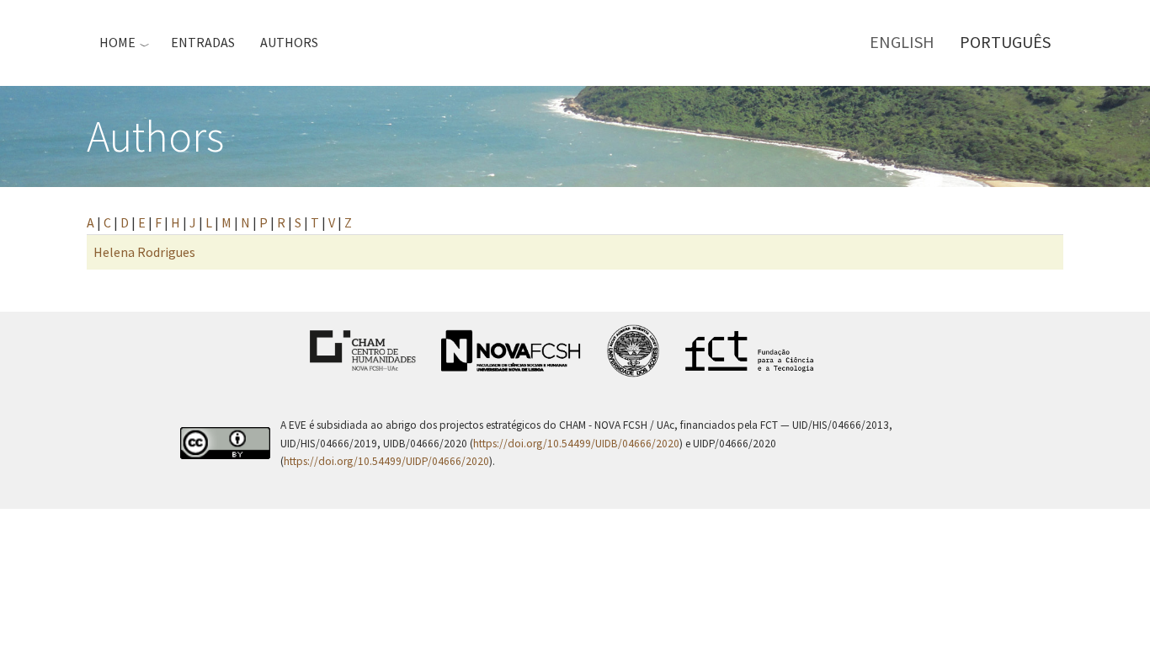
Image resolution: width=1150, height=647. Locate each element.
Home (117, 42)
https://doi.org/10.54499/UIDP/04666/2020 (386, 461)
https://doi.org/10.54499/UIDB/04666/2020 (576, 443)
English (902, 41)
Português (1005, 41)
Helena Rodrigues (144, 251)
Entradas (203, 42)
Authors (289, 42)
